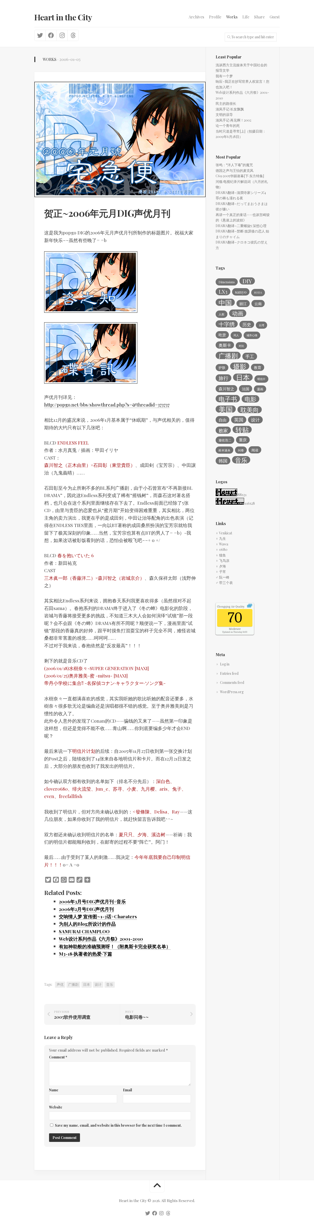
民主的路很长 (226, 103)
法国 (245, 388)
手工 (249, 356)
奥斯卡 (225, 345)
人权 (221, 314)
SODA (258, 292)
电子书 (228, 398)
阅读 (254, 450)
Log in (224, 664)
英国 (238, 420)
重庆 (243, 439)
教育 (257, 367)
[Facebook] (50, 35)
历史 (246, 324)
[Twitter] (40, 35)
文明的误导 (224, 114)
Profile (215, 16)
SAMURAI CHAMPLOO (84, 931)
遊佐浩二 (225, 440)
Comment (58, 1057)
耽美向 (249, 409)
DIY (247, 281)
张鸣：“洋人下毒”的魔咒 (234, 164)
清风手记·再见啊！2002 (233, 120)
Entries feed (229, 673)
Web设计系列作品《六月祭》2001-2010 (101, 938)
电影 (250, 399)
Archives (196, 16)
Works (231, 16)
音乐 (109, 984)
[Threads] (72, 35)
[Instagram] (61, 35)
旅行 (223, 378)
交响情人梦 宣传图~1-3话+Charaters (98, 916)
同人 (236, 335)
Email (127, 1090)
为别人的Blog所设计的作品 (87, 923)
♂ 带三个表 (224, 582)
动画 (237, 313)
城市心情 (252, 335)
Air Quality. (231, 606)
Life (245, 16)
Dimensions (227, 282)
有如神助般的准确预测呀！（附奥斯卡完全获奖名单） (115, 946)
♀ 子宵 (221, 571)
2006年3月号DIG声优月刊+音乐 (92, 901)
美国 (226, 409)
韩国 (223, 460)
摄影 (239, 366)
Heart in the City (63, 17)
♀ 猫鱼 (221, 555)
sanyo (241, 292)
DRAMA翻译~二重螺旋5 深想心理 (241, 225)
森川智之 (226, 388)
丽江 (243, 303)
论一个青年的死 (228, 125)
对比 (241, 346)
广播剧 (73, 984)
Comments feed (232, 682)
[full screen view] (249, 606)
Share (259, 16)
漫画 (260, 389)
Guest (275, 16)
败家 (223, 430)
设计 (98, 984)
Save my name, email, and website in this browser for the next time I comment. (118, 1125)
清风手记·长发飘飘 (230, 109)
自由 (222, 419)
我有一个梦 (224, 76)
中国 (225, 302)
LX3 (223, 291)
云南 (258, 303)
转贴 (242, 429)
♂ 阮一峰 (222, 577)
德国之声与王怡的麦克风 (234, 170)
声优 (60, 984)
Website (55, 1107)
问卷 (241, 450)
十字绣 (227, 324)
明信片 (261, 379)
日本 (86, 984)
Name (53, 1090)
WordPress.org (232, 692)
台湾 (261, 325)
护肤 (222, 367)
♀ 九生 (221, 538)
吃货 (222, 334)
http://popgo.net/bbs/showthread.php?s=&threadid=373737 (107, 404)
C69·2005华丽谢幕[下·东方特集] (240, 176)
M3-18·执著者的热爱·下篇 (85, 953)
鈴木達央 (224, 450)
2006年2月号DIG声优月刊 (86, 909)
